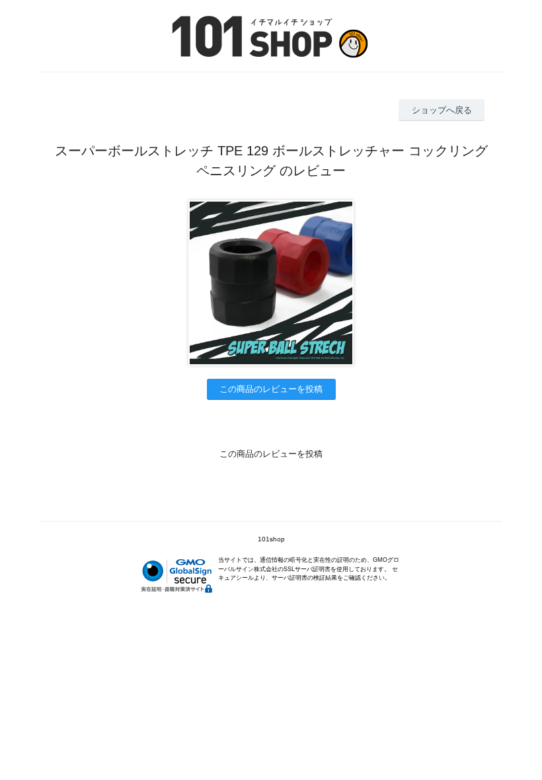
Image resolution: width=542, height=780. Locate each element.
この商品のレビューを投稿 (271, 389)
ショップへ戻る (442, 110)
